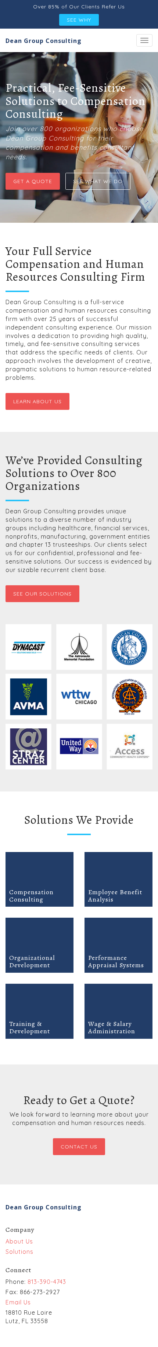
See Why (79, 20)
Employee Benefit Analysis (115, 896)
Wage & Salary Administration (111, 1027)
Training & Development (29, 1027)
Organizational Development (32, 961)
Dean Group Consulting (44, 41)
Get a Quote (32, 181)
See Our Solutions (42, 593)
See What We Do (98, 181)
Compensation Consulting (31, 896)
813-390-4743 (47, 1281)
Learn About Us (37, 401)
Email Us (18, 1302)
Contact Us (79, 1146)
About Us (19, 1241)
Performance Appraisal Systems (116, 961)
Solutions (19, 1251)
